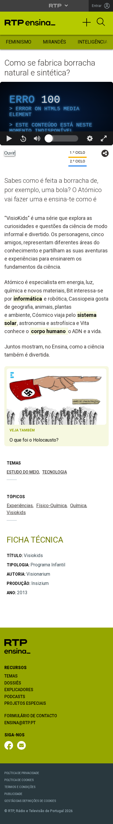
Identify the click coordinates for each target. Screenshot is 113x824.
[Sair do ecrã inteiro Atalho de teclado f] (104, 817)
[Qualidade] (90, 817)
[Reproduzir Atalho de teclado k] (9, 817)
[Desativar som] (37, 817)
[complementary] (56, 412)
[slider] (77, 817)
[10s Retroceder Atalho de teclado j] (23, 817)
